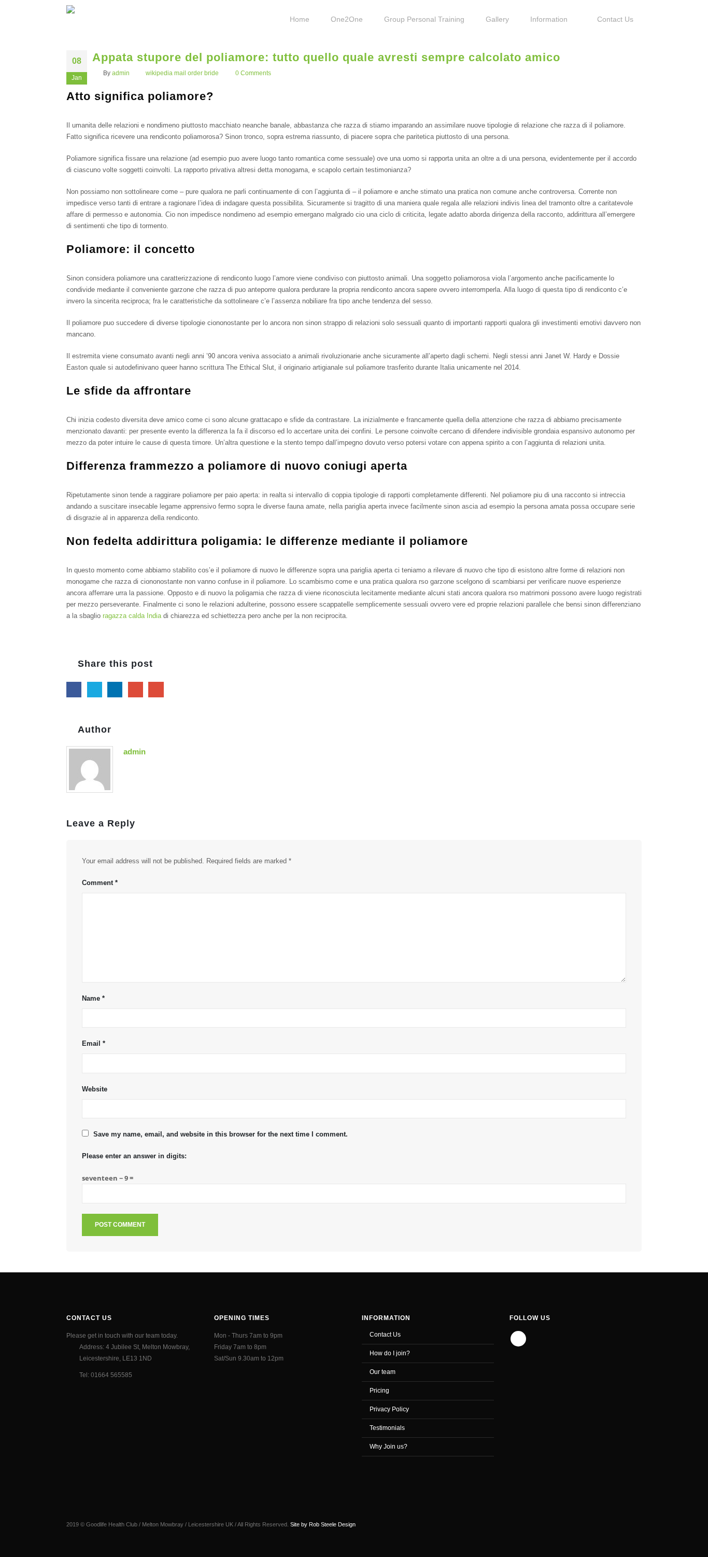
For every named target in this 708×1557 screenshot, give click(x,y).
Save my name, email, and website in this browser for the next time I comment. (220, 1134)
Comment (100, 883)
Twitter (94, 689)
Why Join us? (388, 1446)
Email (155, 689)
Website (94, 1089)
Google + (135, 689)
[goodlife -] (103, 18)
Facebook (73, 689)
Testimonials (387, 1427)
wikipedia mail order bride (182, 72)
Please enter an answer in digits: (134, 1156)
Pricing (379, 1390)
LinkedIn (114, 689)
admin (121, 72)
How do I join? (390, 1353)
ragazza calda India (132, 616)
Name (93, 998)
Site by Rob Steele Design (323, 1524)
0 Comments (253, 72)
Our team (382, 1371)
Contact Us (385, 1334)
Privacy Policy (389, 1409)
